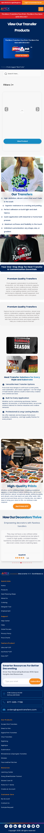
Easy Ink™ (4, 656)
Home (3, 67)
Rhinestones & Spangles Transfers (14, 754)
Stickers (4, 758)
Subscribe (35, 681)
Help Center (5, 621)
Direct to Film (6, 728)
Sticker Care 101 (7, 781)
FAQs (3, 625)
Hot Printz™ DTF (6, 652)
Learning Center (7, 772)
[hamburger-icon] (40, 9)
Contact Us (5, 803)
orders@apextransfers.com (22, 709)
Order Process (6, 629)
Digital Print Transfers (9, 733)
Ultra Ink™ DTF (6, 647)
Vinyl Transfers (6, 737)
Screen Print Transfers (9, 724)
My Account (5, 799)
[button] (12, 562)
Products (4, 590)
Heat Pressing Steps (8, 594)
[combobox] (22, 74)
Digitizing (4, 741)
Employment (5, 611)
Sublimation (5, 750)
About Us (4, 598)
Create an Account (8, 789)
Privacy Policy (6, 633)
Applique (4, 745)
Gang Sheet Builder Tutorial (11, 776)
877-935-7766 (15, 702)
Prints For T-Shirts (7, 785)
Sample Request (7, 807)
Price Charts (5, 638)
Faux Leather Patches (9, 762)
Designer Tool (6, 607)
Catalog (4, 602)
